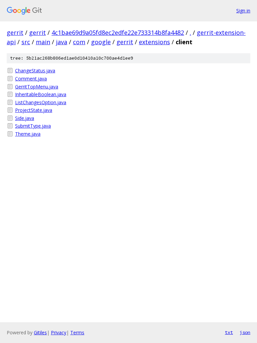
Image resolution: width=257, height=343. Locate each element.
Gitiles (40, 332)
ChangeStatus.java (35, 70)
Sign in (243, 10)
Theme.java (27, 134)
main (43, 42)
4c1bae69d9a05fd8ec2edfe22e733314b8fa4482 (118, 32)
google (101, 42)
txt (229, 332)
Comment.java (31, 78)
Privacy (58, 332)
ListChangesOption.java (40, 102)
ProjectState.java (33, 110)
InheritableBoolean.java (40, 94)
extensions (154, 42)
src (25, 42)
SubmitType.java (33, 126)
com (79, 42)
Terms (77, 332)
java (61, 42)
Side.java (24, 118)
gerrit (15, 32)
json (245, 332)
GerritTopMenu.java (36, 86)
